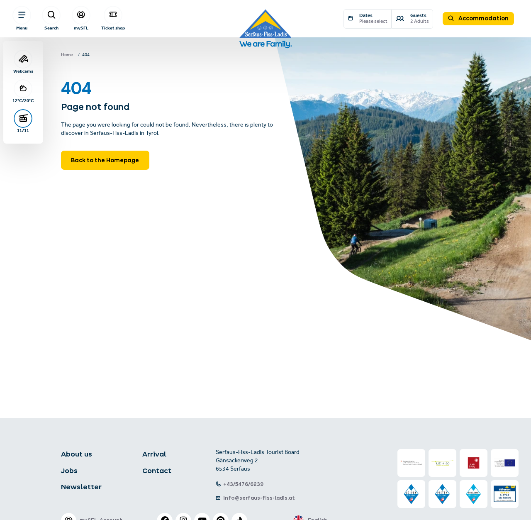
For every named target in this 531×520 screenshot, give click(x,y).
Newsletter (81, 486)
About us (76, 454)
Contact (156, 470)
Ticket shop (113, 28)
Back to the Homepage (105, 160)
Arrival (154, 454)
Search (51, 28)
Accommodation (483, 18)
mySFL (81, 28)
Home (67, 55)
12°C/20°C (23, 101)
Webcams (23, 71)
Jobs (69, 470)
